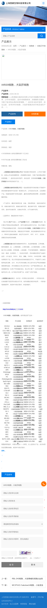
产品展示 (23, 46)
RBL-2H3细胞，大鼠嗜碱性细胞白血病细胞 (27, 579)
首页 (15, 46)
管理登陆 (23, 604)
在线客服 (35, 114)
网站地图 (32, 604)
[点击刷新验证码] (25, 553)
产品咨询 (12, 114)
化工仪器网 (14, 604)
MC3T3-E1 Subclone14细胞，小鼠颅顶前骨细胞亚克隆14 (27, 586)
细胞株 (31, 46)
